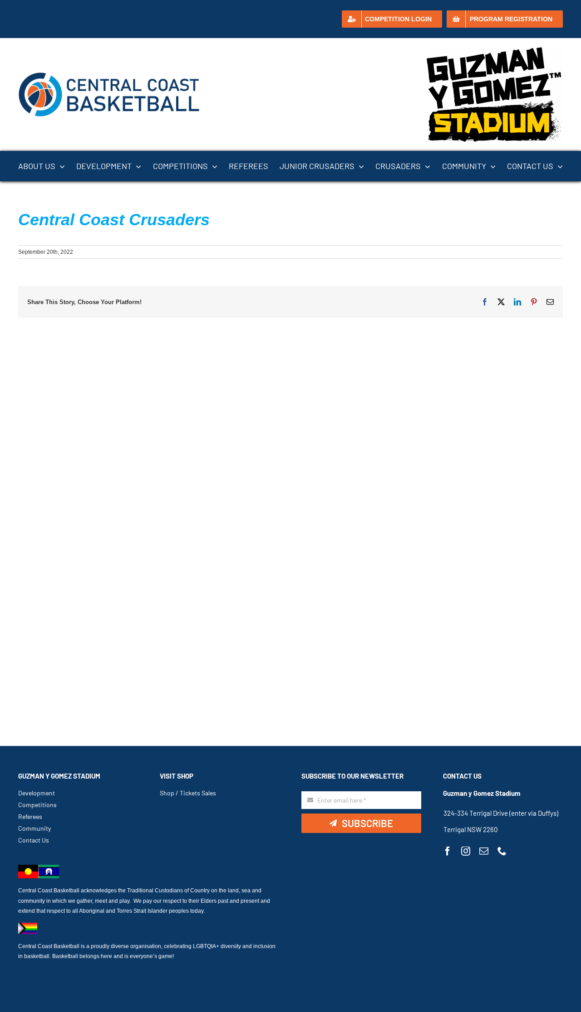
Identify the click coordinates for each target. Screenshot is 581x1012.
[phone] (502, 851)
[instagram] (465, 851)
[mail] (483, 851)
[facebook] (447, 851)
